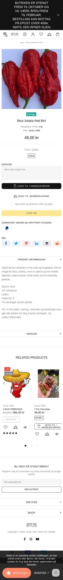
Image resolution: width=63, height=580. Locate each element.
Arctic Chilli (34, 130)
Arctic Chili (14, 34)
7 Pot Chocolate (41, 409)
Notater (7, 164)
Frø (41, 126)
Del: (4, 238)
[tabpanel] (16, 402)
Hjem (22, 42)
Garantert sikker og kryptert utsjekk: (27, 222)
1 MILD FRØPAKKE (11, 409)
